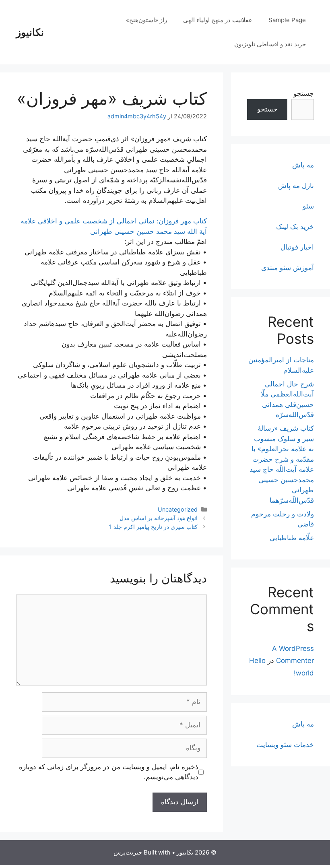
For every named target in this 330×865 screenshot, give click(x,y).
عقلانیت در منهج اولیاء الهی (217, 20)
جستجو (303, 93)
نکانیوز (30, 32)
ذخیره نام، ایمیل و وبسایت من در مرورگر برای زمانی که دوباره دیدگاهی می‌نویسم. (108, 772)
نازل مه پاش (296, 186)
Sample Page (287, 20)
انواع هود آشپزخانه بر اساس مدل (159, 517)
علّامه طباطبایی (292, 538)
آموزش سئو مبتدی (287, 268)
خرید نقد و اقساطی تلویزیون (270, 44)
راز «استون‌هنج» (146, 20)
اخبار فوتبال (297, 247)
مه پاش (303, 165)
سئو (308, 206)
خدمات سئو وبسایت (285, 745)
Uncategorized (178, 509)
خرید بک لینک (295, 227)
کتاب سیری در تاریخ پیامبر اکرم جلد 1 (153, 526)
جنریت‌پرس (127, 852)
